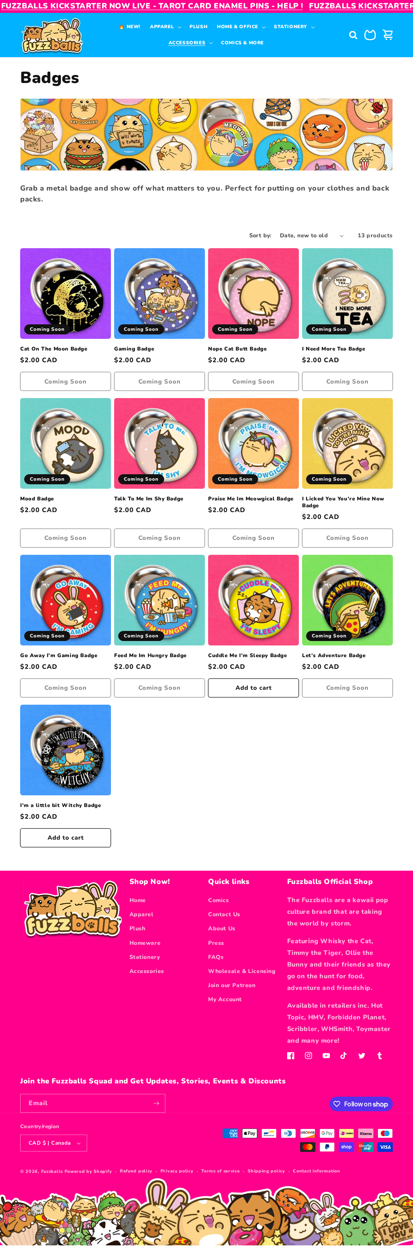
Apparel (141, 914)
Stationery (144, 957)
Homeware (145, 943)
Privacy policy (177, 1171)
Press (216, 943)
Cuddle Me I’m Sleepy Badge (247, 655)
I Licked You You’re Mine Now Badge (343, 502)
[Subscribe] (156, 1103)
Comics (218, 900)
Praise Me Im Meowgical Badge (251, 499)
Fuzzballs (52, 1171)
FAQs (215, 957)
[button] (165, 27)
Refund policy (136, 1171)
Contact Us (224, 914)
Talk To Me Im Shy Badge (149, 499)
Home (137, 900)
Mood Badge (37, 499)
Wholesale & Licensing (242, 971)
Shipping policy (266, 1171)
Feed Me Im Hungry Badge (150, 655)
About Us (222, 928)
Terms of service (220, 1171)
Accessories (147, 971)
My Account (225, 999)
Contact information (316, 1171)
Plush (137, 928)
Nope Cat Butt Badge (237, 349)
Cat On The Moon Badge (54, 349)
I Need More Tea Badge (333, 349)
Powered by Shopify (88, 1171)
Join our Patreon (232, 985)
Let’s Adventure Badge (334, 655)
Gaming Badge (134, 349)
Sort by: (260, 235)
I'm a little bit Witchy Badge (60, 805)
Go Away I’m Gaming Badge (58, 655)
